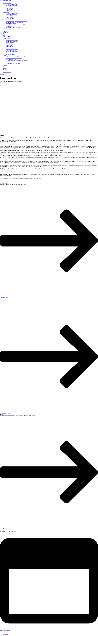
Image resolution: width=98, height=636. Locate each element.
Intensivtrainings (6, 12)
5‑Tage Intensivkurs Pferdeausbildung (14, 22)
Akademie (5, 32)
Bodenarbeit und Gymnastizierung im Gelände (16, 21)
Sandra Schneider (7, 36)
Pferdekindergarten (10, 7)
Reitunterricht (9, 9)
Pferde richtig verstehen (11, 23)
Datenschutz (5, 634)
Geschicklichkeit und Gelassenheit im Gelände (16, 25)
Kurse (4, 19)
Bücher (4, 33)
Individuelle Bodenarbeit (11, 5)
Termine (5, 31)
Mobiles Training (7, 3)
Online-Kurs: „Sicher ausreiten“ (13, 27)
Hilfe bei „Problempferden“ (12, 4)
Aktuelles (5, 29)
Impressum (5, 633)
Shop (4, 35)
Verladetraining (9, 10)
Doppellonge (9, 26)
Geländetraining (9, 8)
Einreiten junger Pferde (11, 14)
